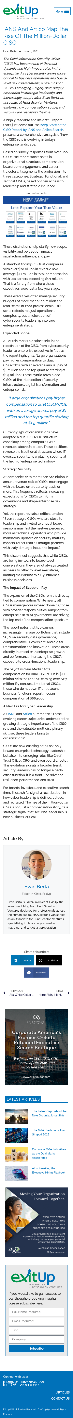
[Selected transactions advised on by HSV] (36, 238)
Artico (27, 714)
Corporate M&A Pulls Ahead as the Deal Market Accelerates (50, 1153)
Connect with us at (15, 1376)
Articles (63, 1392)
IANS (11, 714)
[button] (62, 11)
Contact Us (60, 1398)
